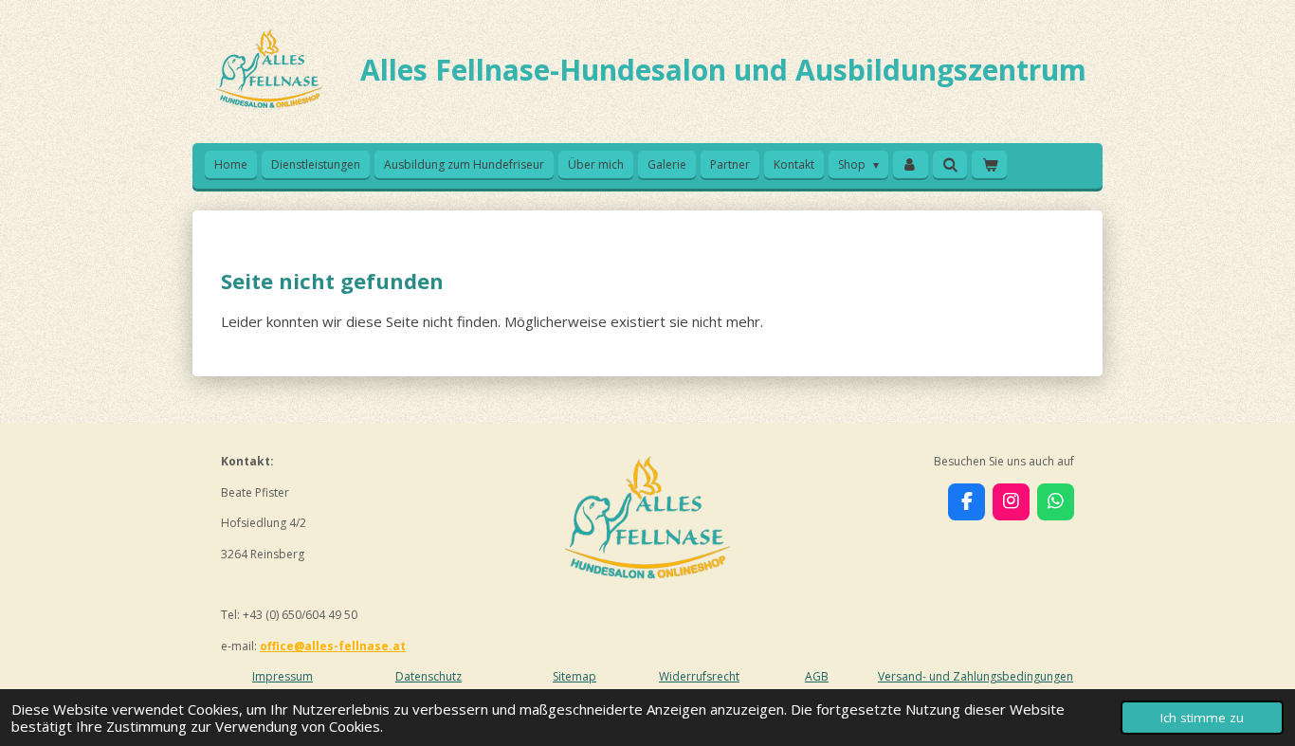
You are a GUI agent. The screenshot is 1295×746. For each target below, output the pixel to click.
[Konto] (910, 164)
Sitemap (574, 676)
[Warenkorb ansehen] (989, 164)
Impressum (282, 676)
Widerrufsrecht (699, 676)
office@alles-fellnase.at (333, 646)
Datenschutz (428, 676)
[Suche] (950, 164)
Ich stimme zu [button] (1202, 717)
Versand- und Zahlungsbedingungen (975, 676)
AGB (817, 676)
